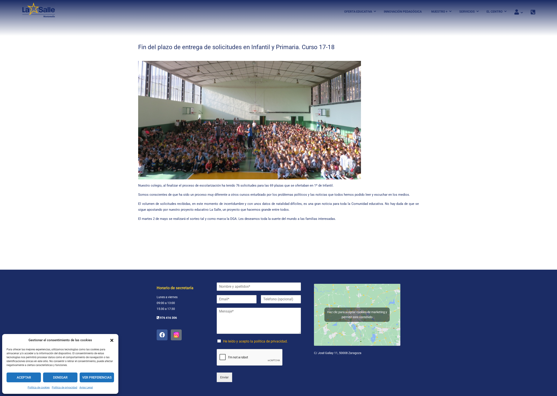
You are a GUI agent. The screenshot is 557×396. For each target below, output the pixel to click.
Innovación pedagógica (403, 11)
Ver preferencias (97, 377)
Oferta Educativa (358, 11)
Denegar (60, 377)
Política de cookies (39, 387)
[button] (112, 340)
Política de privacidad (64, 387)
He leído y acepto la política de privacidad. (255, 341)
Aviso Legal (86, 387)
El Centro (495, 11)
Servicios (467, 11)
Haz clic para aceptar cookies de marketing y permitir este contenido (357, 314)
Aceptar (24, 377)
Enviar (224, 377)
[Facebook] (162, 334)
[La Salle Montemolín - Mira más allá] (38, 11)
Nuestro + (439, 11)
